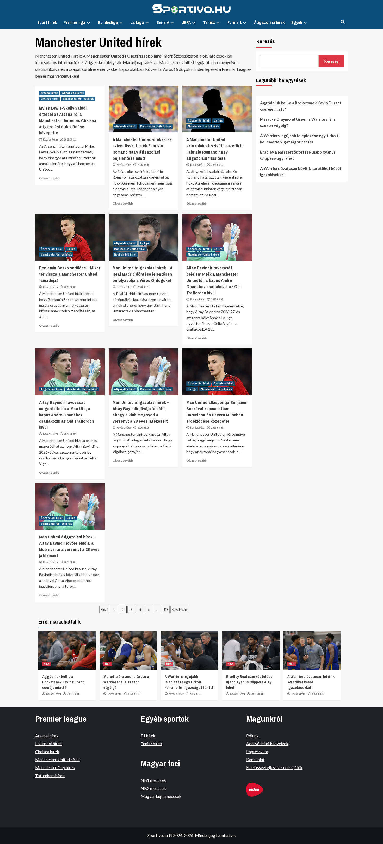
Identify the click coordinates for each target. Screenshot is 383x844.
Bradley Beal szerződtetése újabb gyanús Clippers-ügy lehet (298, 155)
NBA (46, 663)
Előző (104, 609)
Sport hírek (47, 22)
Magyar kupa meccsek (161, 796)
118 (166, 609)
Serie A (163, 22)
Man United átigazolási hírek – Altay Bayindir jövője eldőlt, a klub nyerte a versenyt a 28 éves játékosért (69, 546)
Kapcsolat (255, 759)
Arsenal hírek (49, 93)
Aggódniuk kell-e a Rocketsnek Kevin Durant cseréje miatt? (301, 105)
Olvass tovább (49, 178)
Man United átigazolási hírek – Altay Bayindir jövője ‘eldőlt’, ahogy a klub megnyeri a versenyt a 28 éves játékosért (141, 411)
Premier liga (74, 22)
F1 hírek (148, 735)
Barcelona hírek (224, 383)
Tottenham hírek (50, 775)
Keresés (265, 41)
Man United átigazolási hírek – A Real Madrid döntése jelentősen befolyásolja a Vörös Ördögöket (142, 274)
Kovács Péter (50, 139)
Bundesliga (108, 22)
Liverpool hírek (48, 743)
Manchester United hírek (78, 98)
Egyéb (296, 22)
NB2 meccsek (153, 788)
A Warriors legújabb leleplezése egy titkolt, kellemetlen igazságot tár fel (299, 138)
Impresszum (257, 751)
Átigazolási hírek (269, 22)
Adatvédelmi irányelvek (267, 743)
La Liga (137, 22)
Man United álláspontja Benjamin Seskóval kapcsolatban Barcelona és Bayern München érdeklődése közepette (217, 411)
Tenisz (209, 22)
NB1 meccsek (153, 780)
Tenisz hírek (151, 743)
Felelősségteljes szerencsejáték (274, 767)
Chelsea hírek (49, 98)
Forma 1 (234, 22)
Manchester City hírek (55, 767)
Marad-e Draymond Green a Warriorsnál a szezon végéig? (298, 122)
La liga (218, 120)
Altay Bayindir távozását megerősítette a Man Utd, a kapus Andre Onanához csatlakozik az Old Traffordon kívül (66, 414)
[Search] (342, 22)
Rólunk (252, 735)
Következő (179, 609)
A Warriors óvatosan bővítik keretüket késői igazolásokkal (300, 171)
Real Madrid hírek (125, 254)
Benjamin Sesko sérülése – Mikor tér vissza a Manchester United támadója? (69, 274)
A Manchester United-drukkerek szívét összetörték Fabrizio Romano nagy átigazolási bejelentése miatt (142, 148)
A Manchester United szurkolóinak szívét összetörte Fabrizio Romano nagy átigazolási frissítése (215, 148)
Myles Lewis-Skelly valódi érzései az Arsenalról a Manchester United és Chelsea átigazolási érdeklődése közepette (67, 120)
